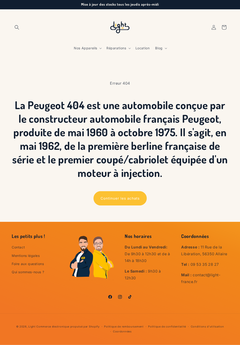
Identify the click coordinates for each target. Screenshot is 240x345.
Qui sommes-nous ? (28, 272)
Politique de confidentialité (167, 326)
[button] (17, 27)
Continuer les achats (120, 198)
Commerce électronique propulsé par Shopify (67, 326)
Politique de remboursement (123, 326)
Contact (18, 247)
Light (32, 326)
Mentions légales (26, 256)
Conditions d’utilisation (207, 326)
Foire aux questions (28, 264)
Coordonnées (122, 331)
